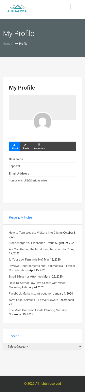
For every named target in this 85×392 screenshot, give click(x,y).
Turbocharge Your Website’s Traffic (31, 243)
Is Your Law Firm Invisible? (26, 259)
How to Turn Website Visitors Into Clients (36, 232)
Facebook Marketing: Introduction (30, 293)
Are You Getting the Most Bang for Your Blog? (39, 249)
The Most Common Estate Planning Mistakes (38, 310)
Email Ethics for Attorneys (26, 276)
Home (6, 43)
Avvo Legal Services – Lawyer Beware (33, 300)
